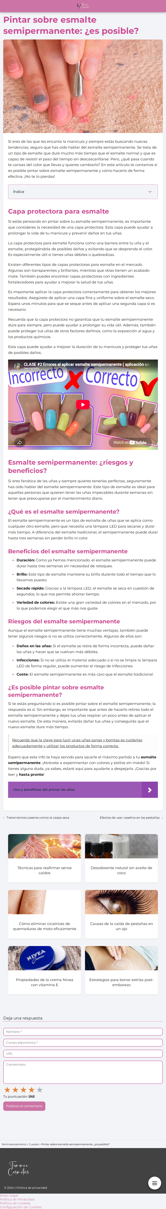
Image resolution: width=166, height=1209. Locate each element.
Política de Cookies (15, 1203)
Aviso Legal (9, 1195)
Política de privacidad (31, 1188)
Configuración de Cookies (21, 1207)
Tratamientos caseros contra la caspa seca (37, 817)
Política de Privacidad (17, 1199)
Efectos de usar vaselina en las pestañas (130, 817)
